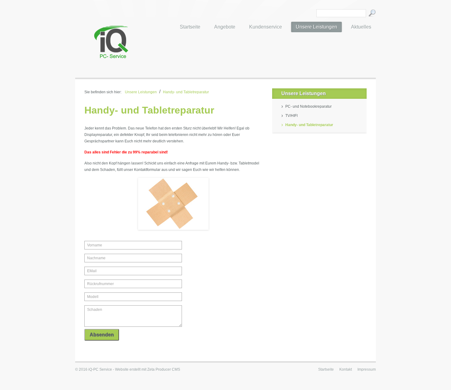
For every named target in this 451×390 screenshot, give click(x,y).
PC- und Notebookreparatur (308, 106)
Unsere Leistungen (141, 92)
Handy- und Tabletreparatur (186, 92)
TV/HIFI (291, 116)
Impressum (366, 369)
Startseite (326, 369)
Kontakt (345, 369)
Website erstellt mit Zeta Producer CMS (147, 369)
